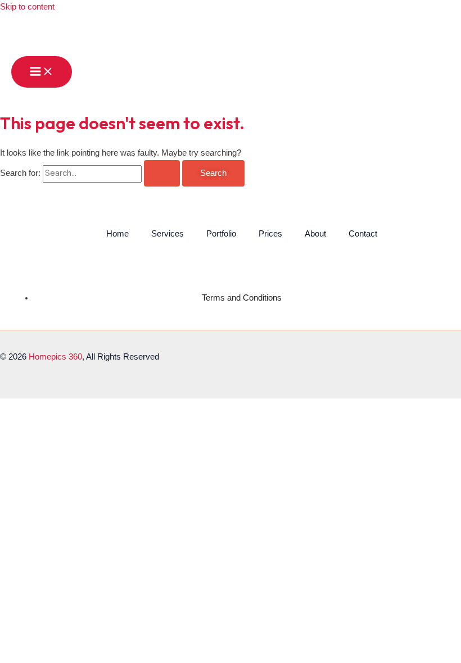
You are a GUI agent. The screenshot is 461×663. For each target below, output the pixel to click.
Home (117, 233)
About (315, 233)
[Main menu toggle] (41, 72)
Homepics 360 (55, 356)
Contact (363, 233)
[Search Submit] (162, 173)
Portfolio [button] (221, 233)
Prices (270, 233)
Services (167, 233)
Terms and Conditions (242, 297)
